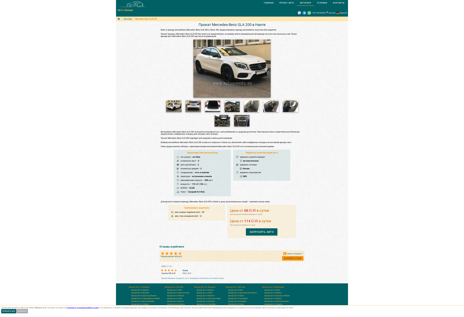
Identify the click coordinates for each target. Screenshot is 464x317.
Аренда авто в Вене (235, 290)
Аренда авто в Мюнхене (140, 293)
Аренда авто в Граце (236, 304)
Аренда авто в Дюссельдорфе (142, 301)
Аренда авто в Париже (205, 290)
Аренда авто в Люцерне (273, 304)
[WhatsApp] (309, 13)
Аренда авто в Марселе (205, 296)
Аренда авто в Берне (272, 290)
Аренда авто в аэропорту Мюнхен (144, 296)
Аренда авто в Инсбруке (237, 301)
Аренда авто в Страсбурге (206, 304)
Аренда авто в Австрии (235, 287)
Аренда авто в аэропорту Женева (277, 296)
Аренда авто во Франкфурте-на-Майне (145, 298)
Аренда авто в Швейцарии (273, 287)
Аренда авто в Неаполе (176, 304)
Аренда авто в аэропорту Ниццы (209, 298)
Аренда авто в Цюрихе (272, 298)
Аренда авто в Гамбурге (140, 304)
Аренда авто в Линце (236, 296)
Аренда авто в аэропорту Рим (178, 293)
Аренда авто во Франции (204, 287)
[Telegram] (304, 13)
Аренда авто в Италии (174, 287)
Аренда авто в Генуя (174, 298)
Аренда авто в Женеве (272, 293)
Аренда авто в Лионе (204, 293)
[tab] (268, 3)
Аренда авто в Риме (174, 290)
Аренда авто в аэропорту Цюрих (276, 301)
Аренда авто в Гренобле (206, 301)
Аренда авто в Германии (139, 287)
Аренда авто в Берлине (140, 290)
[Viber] (299, 13)
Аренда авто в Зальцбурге (238, 298)
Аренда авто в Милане (175, 296)
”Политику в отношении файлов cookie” (82, 308)
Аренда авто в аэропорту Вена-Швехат (242, 293)
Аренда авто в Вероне (175, 301)
